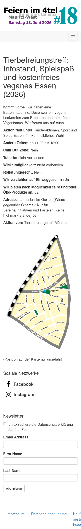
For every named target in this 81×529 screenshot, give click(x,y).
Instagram (24, 394)
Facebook (23, 384)
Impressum (15, 513)
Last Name (12, 470)
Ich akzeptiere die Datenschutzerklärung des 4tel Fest (40, 427)
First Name (12, 453)
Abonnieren (14, 488)
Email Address (15, 437)
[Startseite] (40, 15)
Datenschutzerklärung (49, 513)
